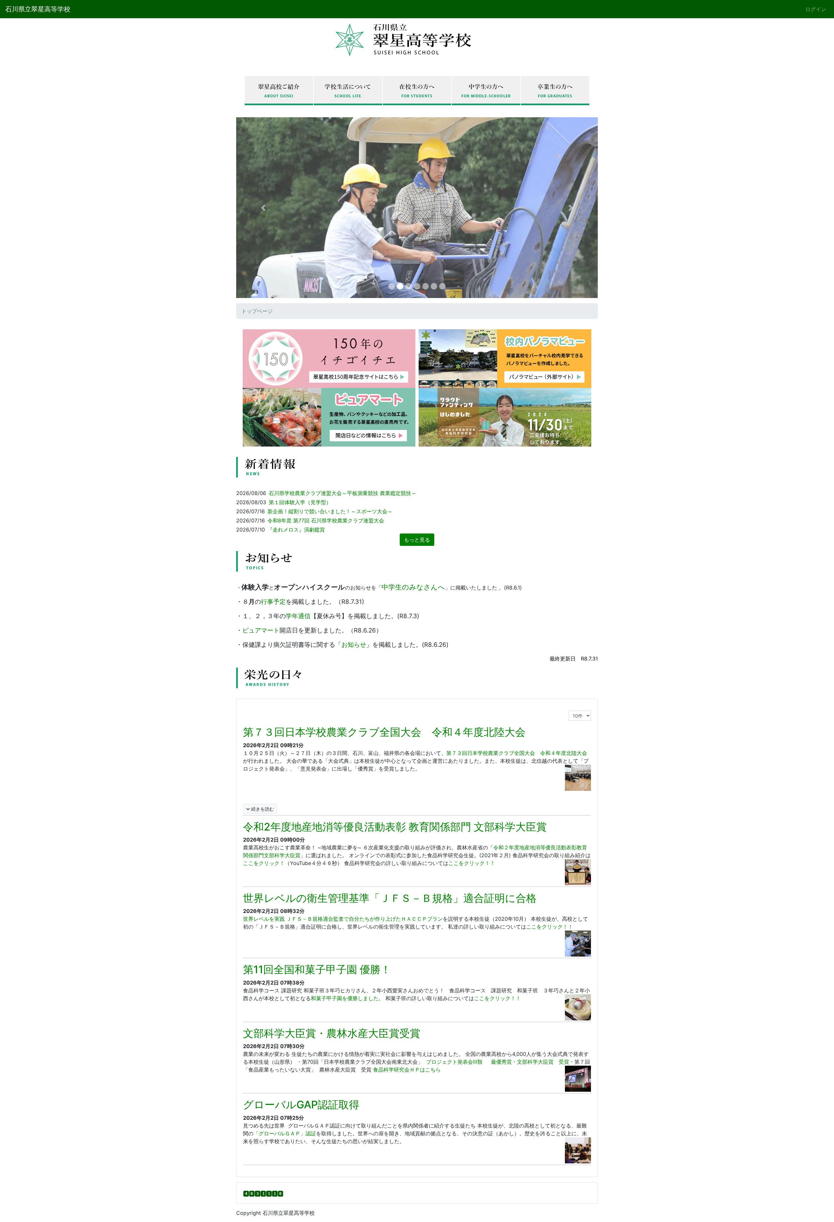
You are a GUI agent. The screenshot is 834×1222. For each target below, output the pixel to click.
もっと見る (417, 539)
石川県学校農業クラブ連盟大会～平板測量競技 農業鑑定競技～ (342, 493)
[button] (263, 207)
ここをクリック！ (264, 863)
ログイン (815, 9)
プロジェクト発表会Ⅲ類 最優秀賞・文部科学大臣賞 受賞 (496, 1062)
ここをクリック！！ (471, 863)
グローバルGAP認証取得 (301, 1104)
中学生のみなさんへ (413, 587)
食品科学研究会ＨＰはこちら (407, 1069)
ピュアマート (261, 630)
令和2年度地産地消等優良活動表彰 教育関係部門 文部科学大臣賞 (395, 826)
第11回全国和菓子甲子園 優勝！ (317, 969)
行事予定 (273, 601)
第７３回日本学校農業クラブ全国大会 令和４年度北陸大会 (384, 732)
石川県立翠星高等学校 (37, 9)
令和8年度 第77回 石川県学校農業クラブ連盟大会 (325, 520)
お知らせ (353, 644)
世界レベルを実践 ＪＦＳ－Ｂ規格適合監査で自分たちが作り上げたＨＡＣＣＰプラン (343, 919)
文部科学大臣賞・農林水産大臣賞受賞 (331, 1033)
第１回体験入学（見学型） (300, 502)
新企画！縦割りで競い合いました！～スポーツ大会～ (330, 511)
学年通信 (298, 616)
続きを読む (262, 809)
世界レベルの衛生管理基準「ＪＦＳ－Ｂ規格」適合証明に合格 (390, 898)
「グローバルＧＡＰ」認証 (284, 1133)
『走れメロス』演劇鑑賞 (296, 529)
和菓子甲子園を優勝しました (345, 998)
